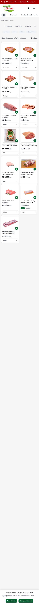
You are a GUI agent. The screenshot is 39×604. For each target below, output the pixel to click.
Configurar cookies (26, 601)
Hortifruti (13, 15)
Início (2, 20)
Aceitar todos (11, 601)
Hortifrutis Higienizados (29, 15)
